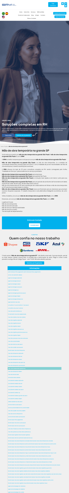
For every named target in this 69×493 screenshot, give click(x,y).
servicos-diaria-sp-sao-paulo (15, 404)
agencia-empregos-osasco (14, 284)
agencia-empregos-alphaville (15, 278)
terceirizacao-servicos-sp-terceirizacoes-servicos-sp (20, 438)
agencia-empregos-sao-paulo (15, 287)
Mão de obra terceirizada (9, 206)
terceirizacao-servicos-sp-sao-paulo (16, 425)
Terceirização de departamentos (12, 211)
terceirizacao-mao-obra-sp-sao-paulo (17, 422)
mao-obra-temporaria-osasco (15, 359)
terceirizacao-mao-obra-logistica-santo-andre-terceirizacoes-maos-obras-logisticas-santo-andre (30, 480)
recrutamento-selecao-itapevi (15, 398)
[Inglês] (3, 16)
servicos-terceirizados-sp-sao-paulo (16, 416)
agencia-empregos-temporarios (15, 299)
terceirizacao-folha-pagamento (15, 419)
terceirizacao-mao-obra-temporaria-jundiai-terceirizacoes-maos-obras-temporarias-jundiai (29, 456)
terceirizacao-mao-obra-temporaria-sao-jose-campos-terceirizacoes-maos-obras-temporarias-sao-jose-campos (34, 465)
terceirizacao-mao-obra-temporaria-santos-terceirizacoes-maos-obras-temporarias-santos (29, 450)
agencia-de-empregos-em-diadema (16, 489)
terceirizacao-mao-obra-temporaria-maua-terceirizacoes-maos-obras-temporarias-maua (29, 447)
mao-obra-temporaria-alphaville (15, 353)
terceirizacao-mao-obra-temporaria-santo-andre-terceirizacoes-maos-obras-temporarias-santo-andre (32, 444)
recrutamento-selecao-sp (14, 392)
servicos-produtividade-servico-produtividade (18, 407)
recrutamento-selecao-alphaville (15, 380)
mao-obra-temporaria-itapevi (15, 371)
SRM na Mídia (40, 12)
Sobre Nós (26, 12)
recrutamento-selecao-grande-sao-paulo (17, 395)
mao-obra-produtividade (14, 341)
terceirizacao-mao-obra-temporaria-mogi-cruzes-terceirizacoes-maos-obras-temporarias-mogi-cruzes (32, 453)
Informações (34, 268)
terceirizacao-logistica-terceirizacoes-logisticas (19, 435)
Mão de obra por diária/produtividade (13, 207)
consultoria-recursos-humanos (15, 308)
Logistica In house (7, 202)
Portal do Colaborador (24, 15)
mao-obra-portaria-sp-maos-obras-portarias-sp (19, 431)
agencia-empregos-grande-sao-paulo (17, 293)
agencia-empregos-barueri (14, 281)
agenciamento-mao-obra (14, 302)
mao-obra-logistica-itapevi (14, 335)
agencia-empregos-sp (13, 290)
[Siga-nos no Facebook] (62, 3)
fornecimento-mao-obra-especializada (17, 314)
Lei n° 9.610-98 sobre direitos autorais (39, 259)
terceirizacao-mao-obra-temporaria (16, 350)
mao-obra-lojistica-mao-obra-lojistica (16, 317)
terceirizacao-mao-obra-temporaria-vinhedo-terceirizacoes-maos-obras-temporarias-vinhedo (30, 462)
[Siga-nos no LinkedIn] (65, 6)
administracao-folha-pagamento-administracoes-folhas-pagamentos (24, 272)
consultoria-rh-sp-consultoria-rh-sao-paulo (18, 305)
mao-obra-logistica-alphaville (15, 320)
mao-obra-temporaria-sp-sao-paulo (16, 365)
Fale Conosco (53, 4)
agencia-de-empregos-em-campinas (16, 486)
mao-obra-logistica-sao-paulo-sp (16, 329)
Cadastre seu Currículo (59, 13)
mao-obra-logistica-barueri (14, 323)
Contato (43, 15)
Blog (32, 15)
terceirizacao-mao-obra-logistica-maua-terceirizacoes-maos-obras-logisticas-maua (27, 483)
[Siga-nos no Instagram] (65, 3)
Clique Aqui (34, 225)
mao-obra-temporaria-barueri (15, 356)
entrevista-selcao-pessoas (14, 377)
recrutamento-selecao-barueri (15, 383)
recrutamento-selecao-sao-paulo (15, 389)
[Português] (3, 13)
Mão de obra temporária (9, 204)
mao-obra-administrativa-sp (15, 311)
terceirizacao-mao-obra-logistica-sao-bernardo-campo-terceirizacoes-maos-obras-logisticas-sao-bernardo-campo (34, 474)
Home (20, 12)
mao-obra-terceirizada (13, 374)
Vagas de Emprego (59, 16)
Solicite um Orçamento (34, 263)
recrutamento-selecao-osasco (15, 386)
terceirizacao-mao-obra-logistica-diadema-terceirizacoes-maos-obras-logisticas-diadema (29, 471)
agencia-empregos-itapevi (14, 296)
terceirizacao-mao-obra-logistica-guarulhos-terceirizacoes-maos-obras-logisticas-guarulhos (29, 468)
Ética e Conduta (31, 18)
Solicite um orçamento (23, 135)
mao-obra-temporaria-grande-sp (16, 368)
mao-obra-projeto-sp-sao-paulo (15, 347)
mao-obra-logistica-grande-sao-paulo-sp (17, 332)
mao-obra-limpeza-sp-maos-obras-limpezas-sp (19, 428)
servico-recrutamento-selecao (15, 275)
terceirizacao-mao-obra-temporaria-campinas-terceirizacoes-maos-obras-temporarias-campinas (31, 459)
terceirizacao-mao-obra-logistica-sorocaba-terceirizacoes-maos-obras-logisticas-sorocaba (29, 477)
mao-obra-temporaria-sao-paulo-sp (16, 362)
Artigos (37, 15)
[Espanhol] (6, 13)
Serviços (33, 12)
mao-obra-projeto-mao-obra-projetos (16, 410)
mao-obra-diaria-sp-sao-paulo (15, 344)
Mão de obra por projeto (9, 209)
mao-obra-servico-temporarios (15, 413)
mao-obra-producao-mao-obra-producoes (18, 338)
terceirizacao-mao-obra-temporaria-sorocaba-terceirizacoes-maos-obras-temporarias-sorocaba (30, 441)
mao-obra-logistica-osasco (14, 326)
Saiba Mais (8, 135)
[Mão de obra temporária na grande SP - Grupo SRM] (9, 5)
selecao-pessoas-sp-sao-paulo (15, 401)
